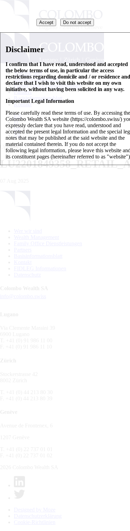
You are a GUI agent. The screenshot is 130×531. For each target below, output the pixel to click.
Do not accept (77, 22)
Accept (46, 22)
